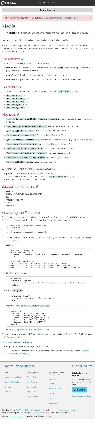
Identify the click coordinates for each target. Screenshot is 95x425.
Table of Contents (47, 10)
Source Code (32, 377)
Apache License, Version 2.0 (67, 410)
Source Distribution (12, 382)
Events (51, 384)
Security (52, 398)
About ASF (53, 379)
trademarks (38, 413)
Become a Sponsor (56, 389)
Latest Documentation (47, 3)
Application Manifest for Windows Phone (33, 330)
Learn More (79, 390)
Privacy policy (54, 403)
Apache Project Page (13, 377)
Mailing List (31, 392)
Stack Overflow (32, 387)
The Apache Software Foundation (28, 410)
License (8, 387)
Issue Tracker (32, 382)
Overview (11, 337)
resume (45, 131)
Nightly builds (32, 397)
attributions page (14, 416)
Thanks (51, 394)
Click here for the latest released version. (61, 18)
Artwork (8, 392)
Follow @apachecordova (81, 396)
